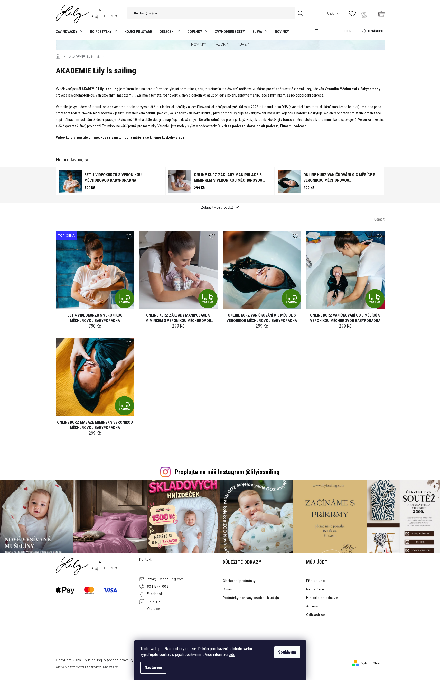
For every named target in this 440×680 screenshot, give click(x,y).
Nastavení (153, 667)
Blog (347, 31)
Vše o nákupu (372, 31)
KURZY (243, 44)
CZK (331, 13)
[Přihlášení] (364, 15)
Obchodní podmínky (239, 581)
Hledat (301, 13)
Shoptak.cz (110, 667)
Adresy (312, 606)
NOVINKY (198, 44)
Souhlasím (287, 652)
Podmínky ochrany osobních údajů (251, 598)
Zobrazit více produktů (217, 207)
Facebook (155, 594)
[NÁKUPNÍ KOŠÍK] (381, 13)
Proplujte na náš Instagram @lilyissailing (227, 472)
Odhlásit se (315, 614)
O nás (227, 589)
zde (232, 654)
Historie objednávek (323, 598)
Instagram (155, 601)
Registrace (315, 589)
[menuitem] (68, 33)
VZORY (222, 44)
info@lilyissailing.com (165, 579)
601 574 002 (158, 586)
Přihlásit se (315, 581)
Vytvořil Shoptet (373, 663)
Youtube (153, 609)
